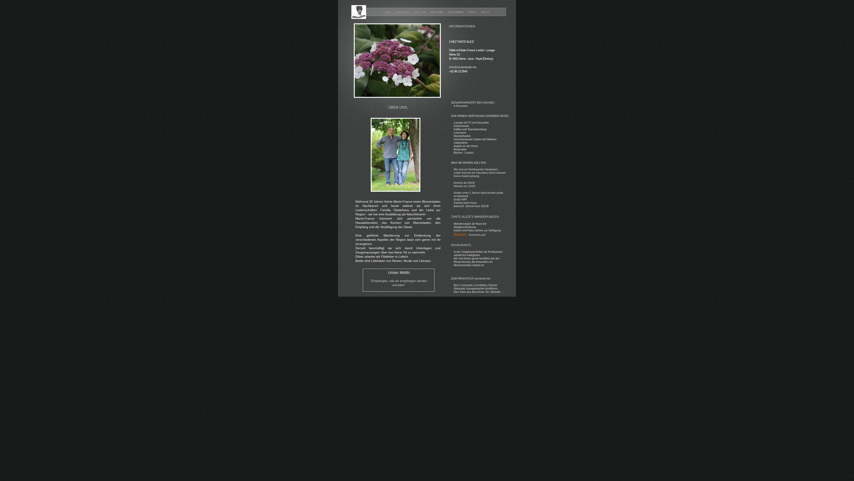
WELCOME (437, 12)
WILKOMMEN (456, 12)
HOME (387, 12)
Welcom (420, 12)
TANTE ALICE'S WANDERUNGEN (475, 216)
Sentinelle (477, 234)
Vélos (485, 12)
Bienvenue (403, 12)
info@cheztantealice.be (462, 67)
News (472, 12)
